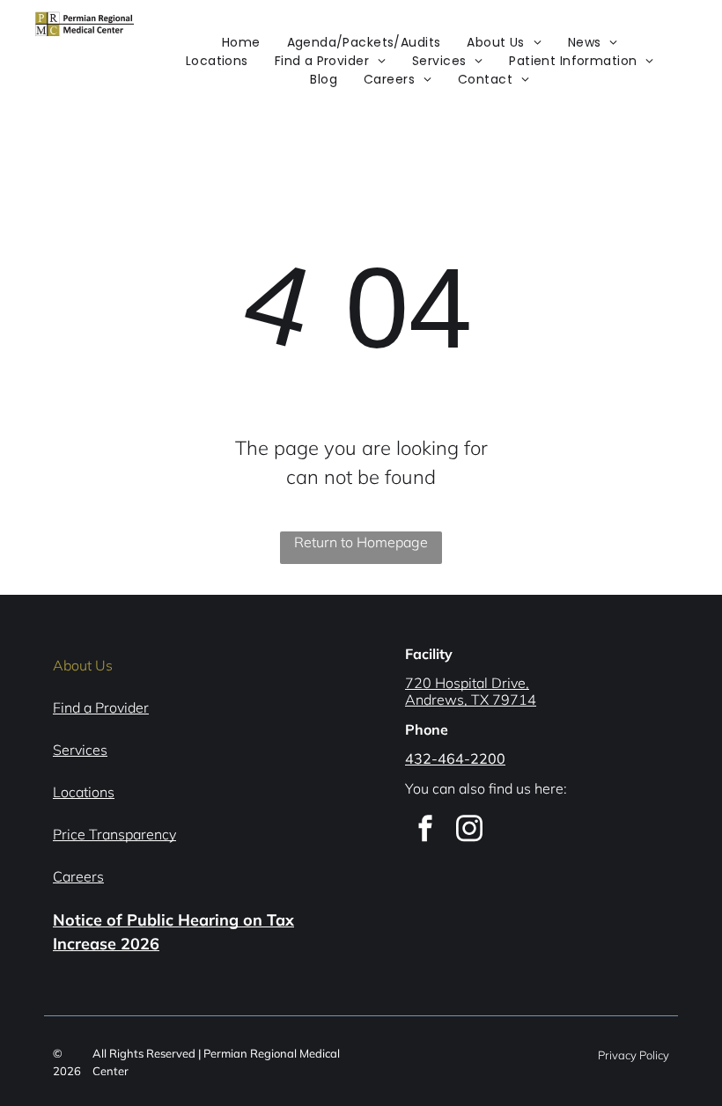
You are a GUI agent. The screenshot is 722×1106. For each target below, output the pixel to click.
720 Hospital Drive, (467, 683)
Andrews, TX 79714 (470, 699)
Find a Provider (101, 707)
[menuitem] (241, 42)
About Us (83, 665)
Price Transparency (114, 834)
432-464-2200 (455, 758)
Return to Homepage (361, 542)
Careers (78, 876)
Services (80, 749)
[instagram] (469, 830)
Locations (83, 792)
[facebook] (425, 830)
